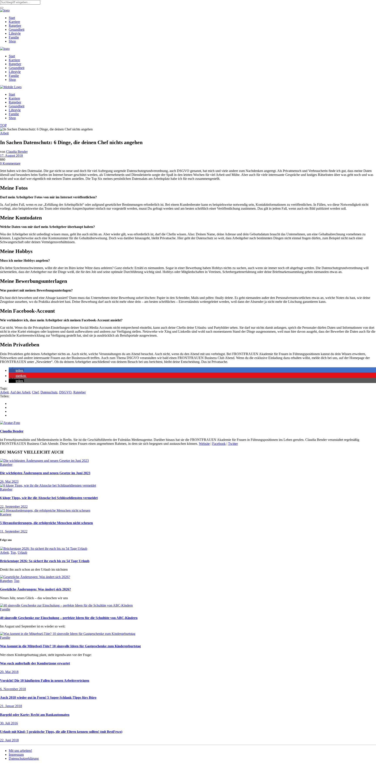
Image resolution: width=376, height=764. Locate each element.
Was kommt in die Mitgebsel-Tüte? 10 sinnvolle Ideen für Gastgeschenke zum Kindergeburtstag (70, 646)
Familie (5, 609)
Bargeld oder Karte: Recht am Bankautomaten (34, 715)
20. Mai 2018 (9, 672)
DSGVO (65, 392)
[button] (16, 370)
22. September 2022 (14, 506)
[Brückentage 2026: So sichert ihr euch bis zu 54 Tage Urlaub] (43, 548)
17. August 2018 (11, 155)
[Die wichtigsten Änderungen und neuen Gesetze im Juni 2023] (44, 460)
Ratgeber (79, 392)
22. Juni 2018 (9, 740)
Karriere (5, 514)
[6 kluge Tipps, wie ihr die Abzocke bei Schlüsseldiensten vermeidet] (48, 485)
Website (204, 443)
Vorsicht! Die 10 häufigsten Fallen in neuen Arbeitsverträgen (44, 680)
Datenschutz (48, 392)
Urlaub (22, 552)
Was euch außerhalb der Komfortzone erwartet (35, 663)
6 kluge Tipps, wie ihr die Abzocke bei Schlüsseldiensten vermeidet (49, 498)
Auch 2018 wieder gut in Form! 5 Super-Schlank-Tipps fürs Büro (48, 697)
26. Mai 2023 (9, 481)
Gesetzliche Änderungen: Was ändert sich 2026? (35, 589)
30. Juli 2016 (9, 723)
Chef (35, 392)
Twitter (233, 443)
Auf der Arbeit (20, 392)
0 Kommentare (10, 163)
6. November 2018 (13, 689)
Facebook (219, 443)
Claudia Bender (17, 151)
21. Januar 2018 (11, 706)
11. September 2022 (13, 531)
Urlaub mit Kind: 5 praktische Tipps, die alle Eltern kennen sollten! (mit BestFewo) (61, 732)
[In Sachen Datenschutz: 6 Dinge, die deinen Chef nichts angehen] (10, 423)
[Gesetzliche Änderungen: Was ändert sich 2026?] (35, 577)
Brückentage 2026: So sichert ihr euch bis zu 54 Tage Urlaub (44, 561)
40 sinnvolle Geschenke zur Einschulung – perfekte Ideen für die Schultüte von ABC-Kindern (69, 618)
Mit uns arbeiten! (20, 750)
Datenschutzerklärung (24, 758)
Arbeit (4, 133)
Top (13, 552)
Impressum (16, 754)
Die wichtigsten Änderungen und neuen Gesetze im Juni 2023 (45, 473)
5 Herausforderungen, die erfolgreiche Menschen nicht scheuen (46, 523)
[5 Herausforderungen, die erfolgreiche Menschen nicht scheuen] (45, 510)
